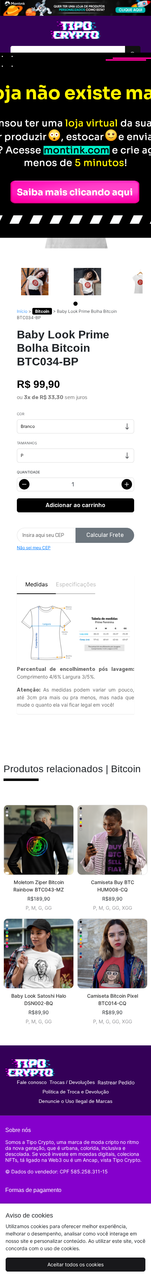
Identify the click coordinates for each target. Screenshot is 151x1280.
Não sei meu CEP (34, 547)
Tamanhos (27, 443)
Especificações (75, 584)
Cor (20, 414)
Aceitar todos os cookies (75, 1264)
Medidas (36, 584)
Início (22, 311)
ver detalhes (38, 840)
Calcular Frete (105, 535)
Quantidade (28, 472)
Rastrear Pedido (116, 1082)
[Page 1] (75, 304)
